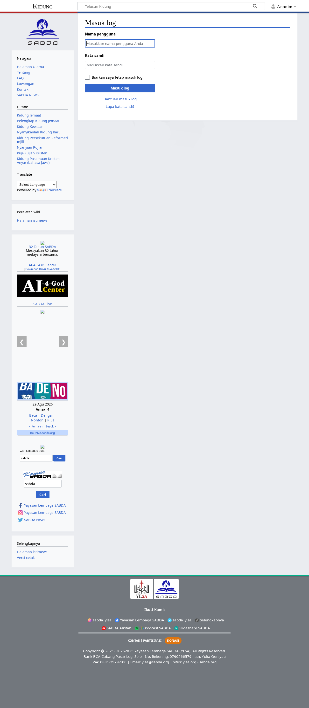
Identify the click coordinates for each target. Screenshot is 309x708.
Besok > (50, 426)
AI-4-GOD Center (42, 265)
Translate (54, 190)
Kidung (43, 6)
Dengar (47, 415)
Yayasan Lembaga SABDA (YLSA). (162, 650)
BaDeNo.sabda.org (42, 433)
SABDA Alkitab (118, 628)
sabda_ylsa (102, 620)
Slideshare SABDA (194, 628)
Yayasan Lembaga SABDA (45, 505)
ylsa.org (189, 662)
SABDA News (34, 520)
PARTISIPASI (152, 641)
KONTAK (134, 641)
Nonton (37, 420)
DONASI (173, 641)
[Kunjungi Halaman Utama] (42, 31)
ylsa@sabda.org (155, 662)
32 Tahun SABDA (42, 246)
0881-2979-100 (113, 662)
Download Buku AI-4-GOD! (42, 269)
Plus (50, 420)
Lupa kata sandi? (120, 106)
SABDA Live (42, 304)
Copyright (91, 650)
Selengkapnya (211, 620)
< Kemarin (35, 426)
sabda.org (208, 662)
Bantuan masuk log (120, 98)
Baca (33, 415)
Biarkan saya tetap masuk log (117, 77)
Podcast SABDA (157, 628)
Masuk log (120, 88)
